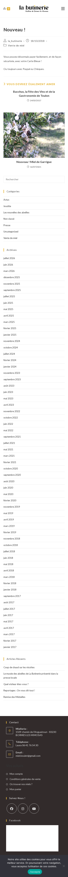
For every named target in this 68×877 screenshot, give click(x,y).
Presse (6, 225)
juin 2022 (8, 423)
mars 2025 (9, 322)
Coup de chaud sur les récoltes (19, 667)
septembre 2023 (12, 379)
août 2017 (8, 602)
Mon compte (16, 773)
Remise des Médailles (14, 697)
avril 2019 (8, 519)
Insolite (7, 206)
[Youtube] (34, 808)
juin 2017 (8, 615)
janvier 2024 (9, 366)
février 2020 (9, 500)
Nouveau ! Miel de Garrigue (34, 161)
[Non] (63, 866)
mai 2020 (8, 494)
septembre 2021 (12, 436)
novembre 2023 (11, 373)
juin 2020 (8, 487)
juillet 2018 (9, 551)
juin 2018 (8, 557)
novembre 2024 (11, 341)
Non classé (8, 218)
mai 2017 (8, 621)
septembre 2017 (12, 596)
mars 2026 (9, 271)
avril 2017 (8, 628)
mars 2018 (9, 577)
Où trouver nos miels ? (21, 784)
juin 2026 (8, 264)
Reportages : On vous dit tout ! (19, 690)
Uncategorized (10, 231)
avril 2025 (8, 315)
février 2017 (9, 640)
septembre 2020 (12, 474)
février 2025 (9, 328)
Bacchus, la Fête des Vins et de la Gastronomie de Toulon (34, 93)
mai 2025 (8, 309)
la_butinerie (15, 40)
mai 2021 (8, 449)
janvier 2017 (9, 647)
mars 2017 (9, 634)
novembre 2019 (11, 506)
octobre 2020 (10, 468)
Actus (6, 199)
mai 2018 (8, 564)
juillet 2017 (9, 608)
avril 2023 (8, 404)
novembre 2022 (11, 411)
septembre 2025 (12, 290)
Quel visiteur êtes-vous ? (16, 684)
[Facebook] (12, 808)
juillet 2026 (9, 258)
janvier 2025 (9, 334)
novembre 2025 (11, 283)
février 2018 (9, 583)
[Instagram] (23, 808)
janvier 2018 (9, 589)
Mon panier (15, 789)
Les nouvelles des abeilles (16, 212)
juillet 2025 (9, 296)
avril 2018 (8, 570)
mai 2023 (8, 398)
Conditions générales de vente (25, 779)
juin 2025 (8, 302)
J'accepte (34, 871)
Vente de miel (16, 45)
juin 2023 (8, 392)
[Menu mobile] (63, 8)
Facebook (15, 820)
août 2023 (8, 385)
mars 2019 (9, 526)
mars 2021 (9, 455)
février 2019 (9, 532)
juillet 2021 (9, 443)
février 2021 (9, 462)
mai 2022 (8, 430)
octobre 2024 (10, 347)
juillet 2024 (9, 353)
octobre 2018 (10, 545)
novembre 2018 (11, 538)
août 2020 (8, 481)
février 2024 (9, 360)
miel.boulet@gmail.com (28, 755)
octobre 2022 (10, 417)
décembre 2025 (11, 277)
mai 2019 (8, 513)
